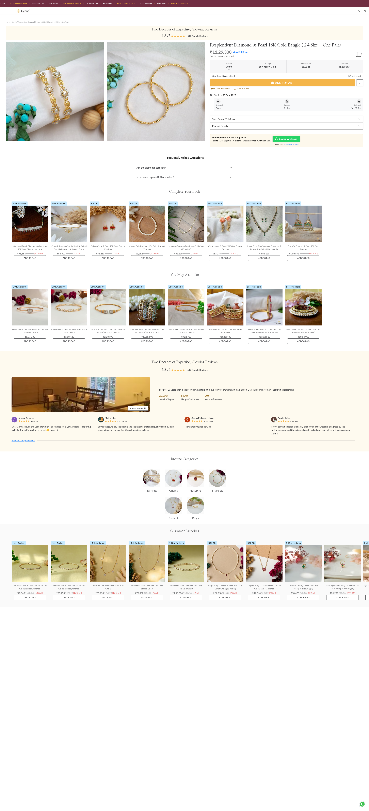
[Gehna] (100, 11)
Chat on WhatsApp (288, 139)
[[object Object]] (359, 82)
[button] (286, 119)
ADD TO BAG (30, 258)
